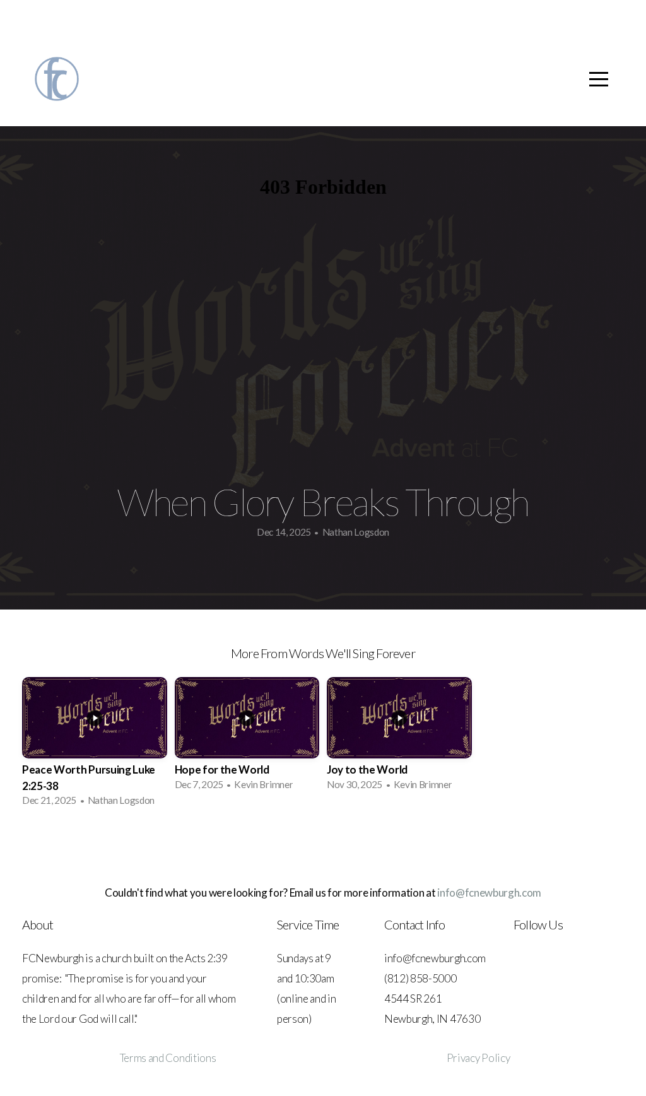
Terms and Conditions (168, 1057)
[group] (94, 745)
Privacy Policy (478, 1057)
